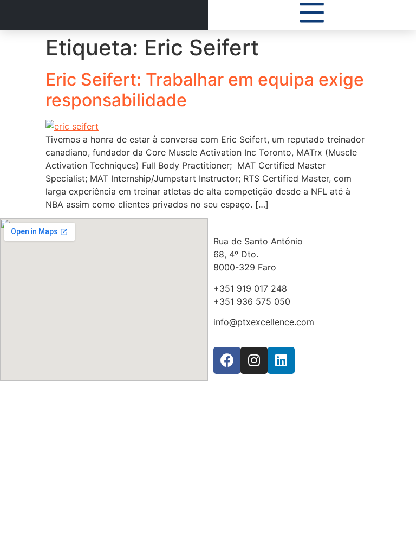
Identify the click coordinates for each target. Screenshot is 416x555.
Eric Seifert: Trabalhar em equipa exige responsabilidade (205, 90)
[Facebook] (226, 360)
